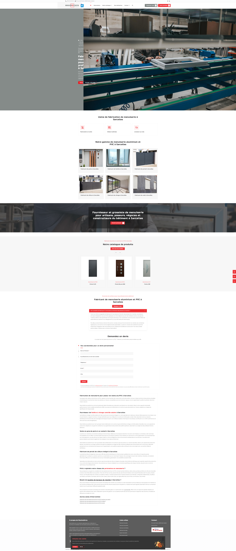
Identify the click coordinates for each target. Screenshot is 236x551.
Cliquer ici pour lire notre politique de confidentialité (82, 543)
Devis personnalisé (123, 535)
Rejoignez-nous (118, 306)
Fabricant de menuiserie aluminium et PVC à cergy (92, 503)
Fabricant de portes (124, 523)
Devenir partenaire (81, 82)
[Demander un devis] (234, 272)
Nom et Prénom (84, 351)
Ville (81, 374)
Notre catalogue (106, 5)
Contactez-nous (150, 5)
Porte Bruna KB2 (91, 284)
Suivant (84, 381)
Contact (126, 5)
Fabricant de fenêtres (124, 528)
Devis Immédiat (164, 5)
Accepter (75, 546)
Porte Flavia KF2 (145, 284)
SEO (81, 40)
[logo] (76, 5)
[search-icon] (132, 5)
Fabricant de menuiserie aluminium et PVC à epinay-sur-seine (95, 499)
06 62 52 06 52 (154, 525)
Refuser (81, 546)
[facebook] (167, 1)
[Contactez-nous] (234, 276)
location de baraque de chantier (99, 480)
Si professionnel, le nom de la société (89, 356)
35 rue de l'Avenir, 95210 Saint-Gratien (159, 523)
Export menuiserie (123, 533)
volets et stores (82, 78)
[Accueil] (78, 40)
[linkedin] (169, 1)
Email (82, 368)
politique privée (98, 385)
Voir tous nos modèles (117, 248)
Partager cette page (90, 82)
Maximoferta (97, 5)
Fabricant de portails (124, 525)
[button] (116, 252)
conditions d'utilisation (113, 385)
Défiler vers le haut (165, 549)
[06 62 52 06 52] (234, 281)
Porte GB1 (118, 284)
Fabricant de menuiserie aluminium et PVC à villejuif (92, 501)
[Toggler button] (144, 311)
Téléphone (83, 362)
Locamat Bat (127, 489)
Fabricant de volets (123, 530)
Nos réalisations (118, 5)
